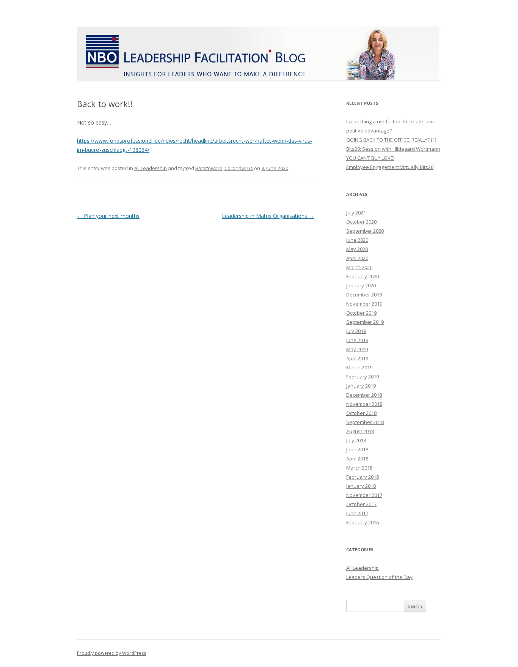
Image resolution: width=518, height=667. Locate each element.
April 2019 (357, 358)
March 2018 (359, 467)
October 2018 (361, 413)
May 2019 (357, 349)
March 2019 (359, 367)
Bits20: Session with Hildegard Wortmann (393, 148)
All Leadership (150, 168)
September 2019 (365, 322)
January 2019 (361, 385)
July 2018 (356, 440)
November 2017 (364, 495)
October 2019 (361, 312)
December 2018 (364, 394)
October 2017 (361, 504)
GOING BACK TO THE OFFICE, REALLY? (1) (391, 139)
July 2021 (356, 212)
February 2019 (362, 376)
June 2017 (357, 513)
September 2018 (365, 422)
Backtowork (208, 168)
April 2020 (357, 258)
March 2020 (359, 267)
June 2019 (357, 340)
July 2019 (356, 331)
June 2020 (357, 240)
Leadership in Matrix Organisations (268, 215)
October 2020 (361, 221)
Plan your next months (108, 215)
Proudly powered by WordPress (111, 653)
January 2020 (361, 285)
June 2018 (357, 449)
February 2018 (362, 476)
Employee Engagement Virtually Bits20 (389, 167)
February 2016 (362, 522)
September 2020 (365, 230)
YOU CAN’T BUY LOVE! (370, 158)
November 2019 (364, 303)
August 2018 (360, 431)
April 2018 (357, 458)
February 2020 (362, 276)
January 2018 (361, 486)
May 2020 (357, 249)
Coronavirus (238, 168)
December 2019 (364, 294)
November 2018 (364, 404)
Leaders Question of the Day (379, 577)
